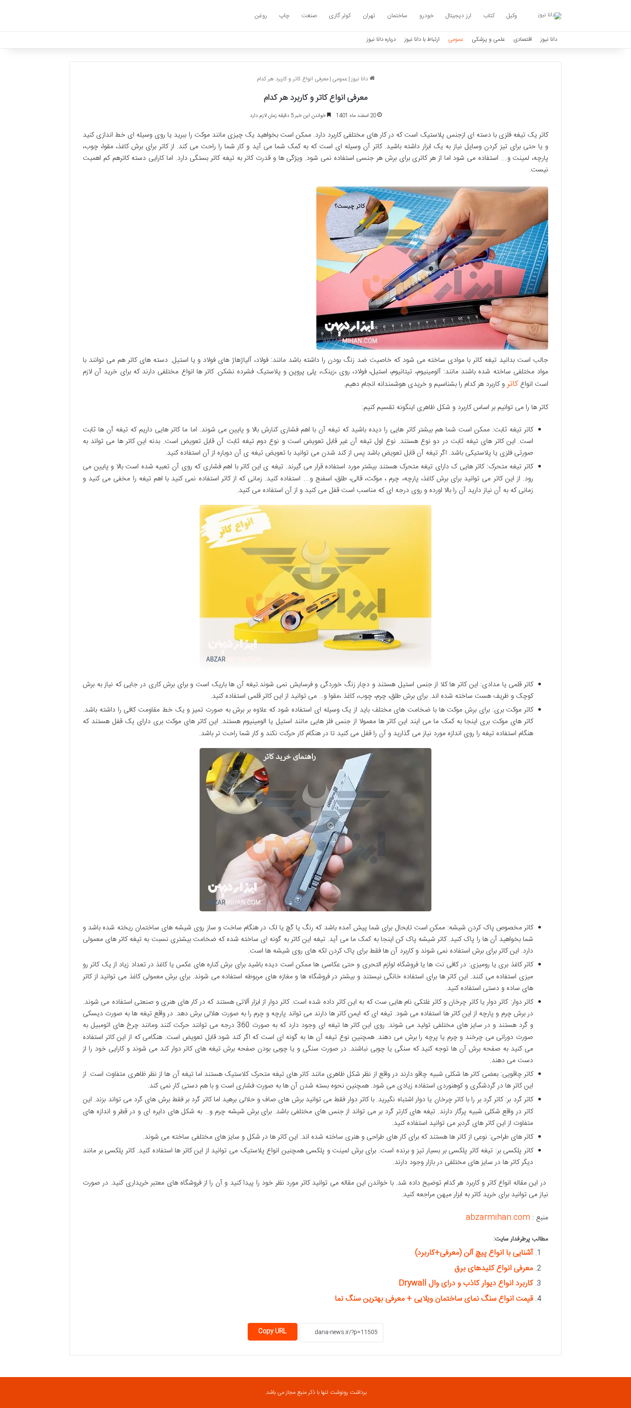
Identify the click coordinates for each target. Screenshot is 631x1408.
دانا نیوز (548, 39)
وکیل (512, 16)
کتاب (488, 16)
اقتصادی (522, 39)
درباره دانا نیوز (381, 39)
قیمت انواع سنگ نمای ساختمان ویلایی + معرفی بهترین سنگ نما (434, 1298)
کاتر (512, 384)
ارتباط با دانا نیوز (422, 39)
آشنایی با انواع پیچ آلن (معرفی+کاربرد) (474, 1252)
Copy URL (272, 1331)
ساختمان (397, 16)
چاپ (284, 16)
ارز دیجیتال (458, 16)
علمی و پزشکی (488, 39)
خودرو (426, 16)
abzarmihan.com (498, 1217)
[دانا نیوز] (549, 15)
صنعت (309, 16)
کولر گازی (340, 16)
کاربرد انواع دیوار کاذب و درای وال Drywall (466, 1283)
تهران (369, 16)
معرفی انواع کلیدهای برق (494, 1268)
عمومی (455, 39)
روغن (261, 16)
